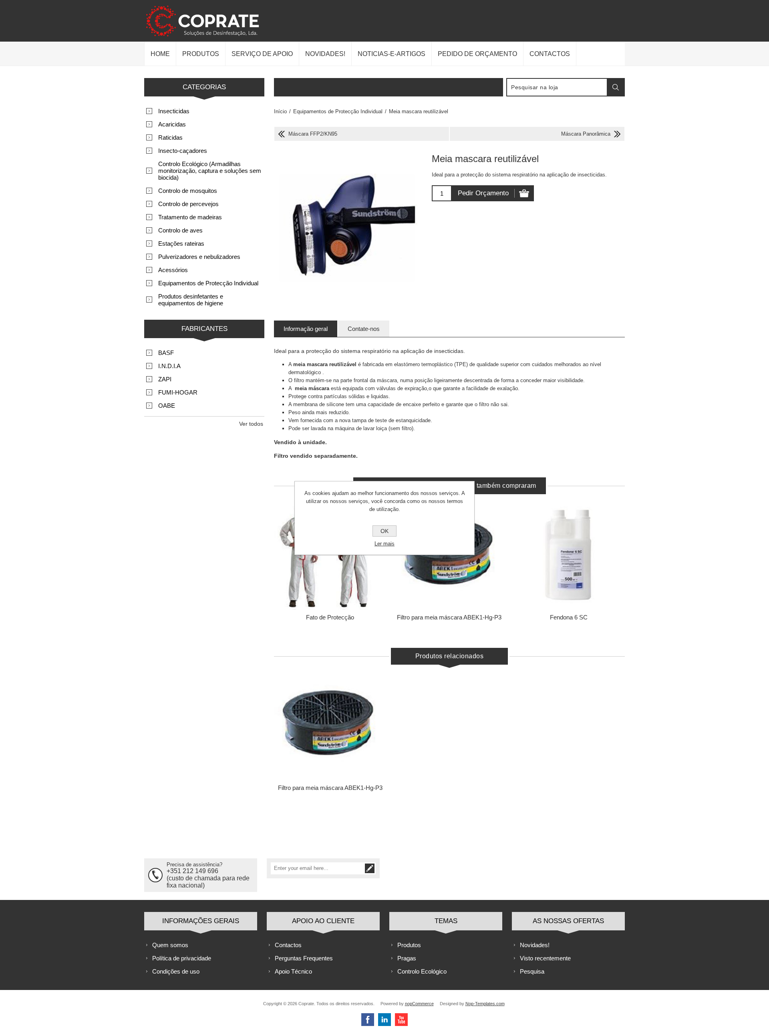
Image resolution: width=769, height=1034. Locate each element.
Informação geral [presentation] (306, 328)
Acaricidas (172, 124)
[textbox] (557, 87)
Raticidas (170, 137)
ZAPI (164, 379)
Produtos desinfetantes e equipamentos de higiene (190, 300)
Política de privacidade (181, 958)
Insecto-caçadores (182, 150)
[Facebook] (367, 1019)
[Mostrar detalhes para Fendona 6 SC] (568, 554)
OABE (166, 405)
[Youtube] (401, 1019)
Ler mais (384, 544)
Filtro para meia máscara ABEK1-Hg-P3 (449, 617)
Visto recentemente (545, 958)
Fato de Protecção (330, 617)
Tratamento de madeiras (190, 217)
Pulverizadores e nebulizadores (199, 256)
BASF (166, 352)
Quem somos (170, 945)
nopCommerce (419, 1003)
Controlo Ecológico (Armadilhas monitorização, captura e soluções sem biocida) (209, 170)
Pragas (406, 958)
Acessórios (173, 270)
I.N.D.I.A (169, 366)
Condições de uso (175, 971)
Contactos (288, 945)
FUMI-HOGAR (177, 392)
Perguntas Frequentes (304, 958)
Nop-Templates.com (485, 1003)
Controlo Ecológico (422, 971)
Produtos (409, 945)
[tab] (305, 329)
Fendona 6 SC (569, 617)
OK (384, 531)
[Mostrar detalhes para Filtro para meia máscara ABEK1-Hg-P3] (330, 724)
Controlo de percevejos (188, 203)
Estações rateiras (181, 243)
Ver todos (251, 424)
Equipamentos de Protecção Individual (208, 283)
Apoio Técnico (293, 971)
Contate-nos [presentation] (364, 328)
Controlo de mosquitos (187, 190)
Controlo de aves (180, 230)
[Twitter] (384, 1019)
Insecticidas (173, 111)
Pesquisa (532, 971)
